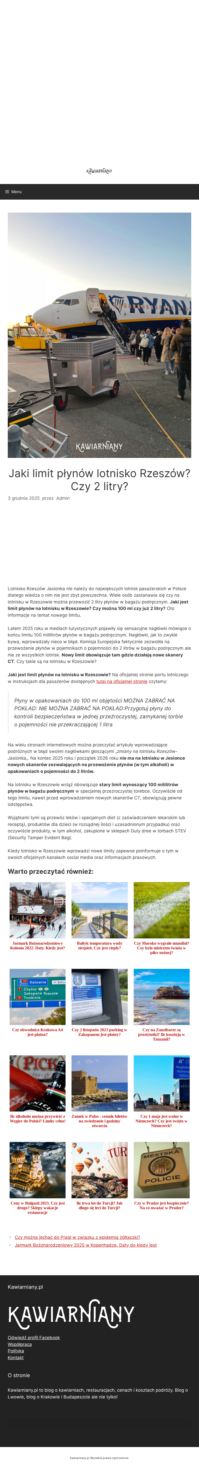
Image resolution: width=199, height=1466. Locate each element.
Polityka (16, 1350)
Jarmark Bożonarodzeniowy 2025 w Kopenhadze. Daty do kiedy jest (86, 1245)
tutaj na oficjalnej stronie (121, 681)
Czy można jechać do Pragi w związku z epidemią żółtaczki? (77, 1237)
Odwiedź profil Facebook (34, 1337)
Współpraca (20, 1344)
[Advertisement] (99, 81)
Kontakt (16, 1357)
